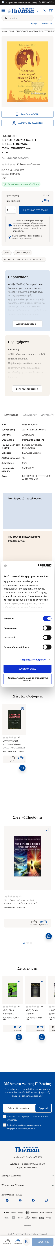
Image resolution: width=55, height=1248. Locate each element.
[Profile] (44, 11)
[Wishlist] (38, 11)
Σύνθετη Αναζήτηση (42, 23)
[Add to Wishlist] (26, 1242)
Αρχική (4, 31)
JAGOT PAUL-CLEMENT (14, 747)
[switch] (47, 628)
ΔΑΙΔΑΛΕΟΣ (15, 174)
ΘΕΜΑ (11, 31)
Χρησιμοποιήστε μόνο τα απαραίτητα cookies (27, 679)
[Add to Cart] (22, 768)
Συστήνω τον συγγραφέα (30, 122)
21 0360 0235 (47, 2)
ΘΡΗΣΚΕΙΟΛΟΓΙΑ (23, 31)
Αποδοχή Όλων (27, 669)
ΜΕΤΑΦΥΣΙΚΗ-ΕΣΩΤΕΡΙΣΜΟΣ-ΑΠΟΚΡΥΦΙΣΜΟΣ (24, 259)
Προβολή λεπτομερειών (33, 659)
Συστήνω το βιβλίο (30, 114)
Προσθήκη (43, 1242)
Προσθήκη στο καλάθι (36, 210)
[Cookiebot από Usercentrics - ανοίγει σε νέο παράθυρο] (38, 566)
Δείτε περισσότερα (27, 324)
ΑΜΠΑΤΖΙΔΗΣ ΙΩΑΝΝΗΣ (15, 158)
